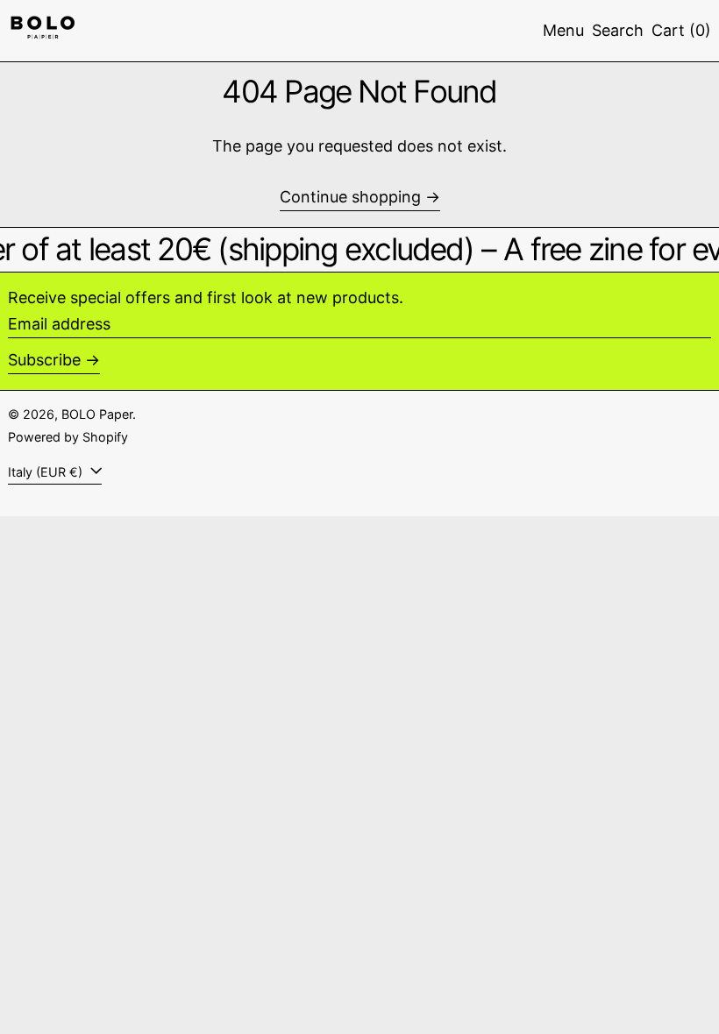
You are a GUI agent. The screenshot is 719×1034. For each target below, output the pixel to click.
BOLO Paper (96, 414)
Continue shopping (350, 197)
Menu (563, 30)
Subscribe (44, 360)
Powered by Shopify (68, 436)
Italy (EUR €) (47, 471)
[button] (618, 30)
